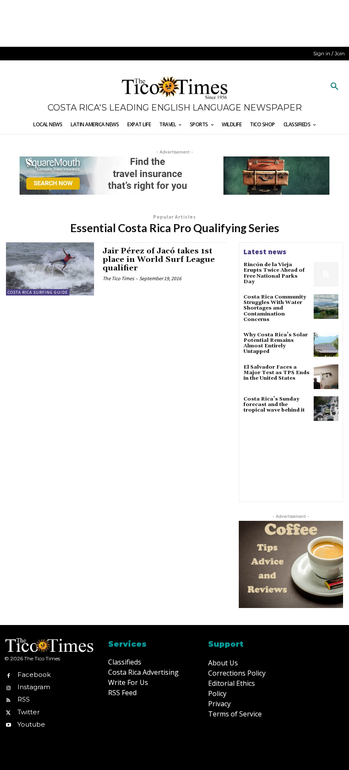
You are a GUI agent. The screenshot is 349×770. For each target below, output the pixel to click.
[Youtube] (8, 724)
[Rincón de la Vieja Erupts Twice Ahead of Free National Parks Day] (326, 274)
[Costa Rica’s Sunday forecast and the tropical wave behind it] (326, 408)
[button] (334, 87)
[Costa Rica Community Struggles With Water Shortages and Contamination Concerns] (326, 306)
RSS (23, 699)
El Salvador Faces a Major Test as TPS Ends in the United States (276, 372)
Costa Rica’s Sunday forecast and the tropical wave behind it (274, 404)
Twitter (28, 712)
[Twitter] (8, 712)
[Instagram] (8, 687)
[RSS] (8, 700)
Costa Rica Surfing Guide (38, 292)
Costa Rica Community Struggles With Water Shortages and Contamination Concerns (274, 308)
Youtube (31, 724)
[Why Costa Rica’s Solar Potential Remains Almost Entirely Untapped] (326, 344)
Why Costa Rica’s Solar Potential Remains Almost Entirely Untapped (275, 343)
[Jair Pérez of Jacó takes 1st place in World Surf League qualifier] (50, 268)
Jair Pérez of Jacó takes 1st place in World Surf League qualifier (159, 259)
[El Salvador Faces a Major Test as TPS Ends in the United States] (326, 376)
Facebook (34, 675)
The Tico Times (118, 278)
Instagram (33, 687)
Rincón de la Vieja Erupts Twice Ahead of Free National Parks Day (274, 273)
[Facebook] (8, 675)
